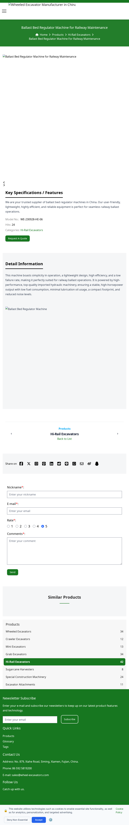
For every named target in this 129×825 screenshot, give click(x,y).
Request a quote (17, 238)
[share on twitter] (29, 464)
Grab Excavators (16, 654)
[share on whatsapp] (74, 464)
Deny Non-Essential (17, 819)
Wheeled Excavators (18, 631)
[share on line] (66, 464)
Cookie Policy (119, 810)
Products (58, 35)
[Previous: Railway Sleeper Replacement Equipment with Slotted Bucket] (11, 434)
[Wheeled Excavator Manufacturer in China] (42, 11)
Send (12, 572)
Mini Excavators (16, 646)
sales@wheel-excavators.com (30, 775)
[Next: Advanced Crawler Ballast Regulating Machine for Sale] (118, 434)
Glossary (8, 741)
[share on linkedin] (51, 464)
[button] (4, 11)
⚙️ (51, 820)
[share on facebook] (21, 464)
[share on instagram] (36, 464)
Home (44, 35)
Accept (38, 819)
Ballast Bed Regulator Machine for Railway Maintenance (64, 39)
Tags (6, 747)
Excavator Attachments (20, 684)
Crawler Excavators (18, 639)
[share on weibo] (89, 464)
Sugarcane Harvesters (20, 669)
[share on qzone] (97, 464)
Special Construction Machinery (26, 677)
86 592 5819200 (22, 768)
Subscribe (69, 719)
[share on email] (81, 464)
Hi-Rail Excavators (79, 35)
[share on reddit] (59, 464)
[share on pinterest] (44, 464)
